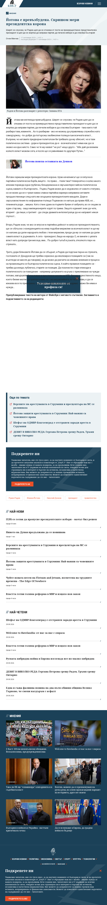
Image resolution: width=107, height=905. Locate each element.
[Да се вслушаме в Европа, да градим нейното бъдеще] (78, 812)
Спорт (67, 859)
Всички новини (85, 3)
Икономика (46, 859)
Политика (34, 859)
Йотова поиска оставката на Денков (48, 161)
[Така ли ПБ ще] (29, 771)
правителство (90, 498)
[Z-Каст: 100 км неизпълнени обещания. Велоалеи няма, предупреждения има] (29, 733)
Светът (58, 859)
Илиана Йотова (33, 498)
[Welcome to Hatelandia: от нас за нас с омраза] (78, 733)
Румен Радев (14, 498)
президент (73, 498)
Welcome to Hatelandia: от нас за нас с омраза (78, 749)
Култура (77, 859)
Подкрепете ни (22, 484)
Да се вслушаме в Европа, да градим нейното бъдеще (74, 829)
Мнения (12, 13)
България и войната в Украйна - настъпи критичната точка (27, 829)
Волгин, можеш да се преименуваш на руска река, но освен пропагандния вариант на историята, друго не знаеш (77, 790)
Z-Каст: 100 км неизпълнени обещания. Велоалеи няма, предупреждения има (26, 750)
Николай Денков (54, 498)
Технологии (89, 859)
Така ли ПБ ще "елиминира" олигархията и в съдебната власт (29, 788)
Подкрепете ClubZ (18, 899)
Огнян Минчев (12, 39)
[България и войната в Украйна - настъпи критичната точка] (29, 812)
